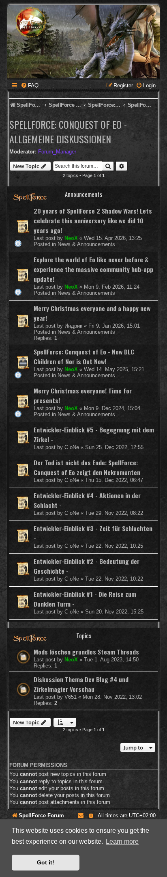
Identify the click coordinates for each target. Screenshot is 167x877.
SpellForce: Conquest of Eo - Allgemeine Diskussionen (68, 131)
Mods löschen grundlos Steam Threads (86, 652)
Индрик (73, 326)
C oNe (71, 447)
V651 (70, 697)
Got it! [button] (45, 862)
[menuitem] (30, 85)
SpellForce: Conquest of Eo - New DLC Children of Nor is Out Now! (84, 356)
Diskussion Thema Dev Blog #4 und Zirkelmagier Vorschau (81, 684)
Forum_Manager (57, 152)
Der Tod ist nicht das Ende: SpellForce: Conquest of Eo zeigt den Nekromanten (87, 467)
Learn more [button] (122, 841)
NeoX (71, 238)
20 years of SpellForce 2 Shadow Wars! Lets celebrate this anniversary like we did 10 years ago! (93, 220)
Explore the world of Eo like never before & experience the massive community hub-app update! (93, 269)
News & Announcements (86, 244)
